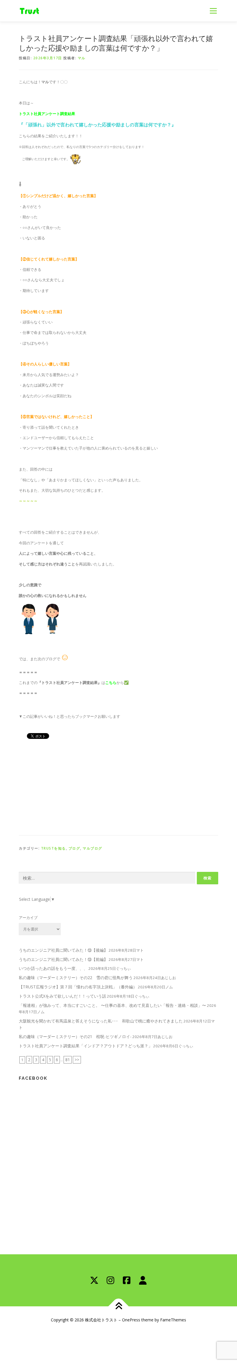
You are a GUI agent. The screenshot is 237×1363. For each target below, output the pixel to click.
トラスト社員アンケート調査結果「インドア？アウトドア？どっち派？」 (85, 1045)
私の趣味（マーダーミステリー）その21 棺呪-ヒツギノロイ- (75, 1036)
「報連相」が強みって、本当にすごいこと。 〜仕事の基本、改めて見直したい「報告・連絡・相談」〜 (112, 1005)
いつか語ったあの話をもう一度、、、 (53, 968)
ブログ (74, 848)
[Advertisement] (118, 786)
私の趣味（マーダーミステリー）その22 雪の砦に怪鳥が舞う (76, 977)
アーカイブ (28, 917)
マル (82, 58)
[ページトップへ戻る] (118, 1306)
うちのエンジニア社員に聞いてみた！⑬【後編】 (63, 950)
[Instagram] (110, 1280)
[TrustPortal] (142, 1280)
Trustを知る (53, 848)
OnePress (131, 1320)
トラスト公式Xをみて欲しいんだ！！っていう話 (62, 996)
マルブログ (92, 848)
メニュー (213, 10)
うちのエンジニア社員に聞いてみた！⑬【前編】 (63, 959)
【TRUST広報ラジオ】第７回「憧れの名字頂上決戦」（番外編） (78, 987)
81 (67, 1059)
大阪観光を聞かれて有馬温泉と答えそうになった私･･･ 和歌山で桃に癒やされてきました (101, 1021)
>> (77, 1059)
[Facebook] (126, 1280)
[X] (94, 1280)
